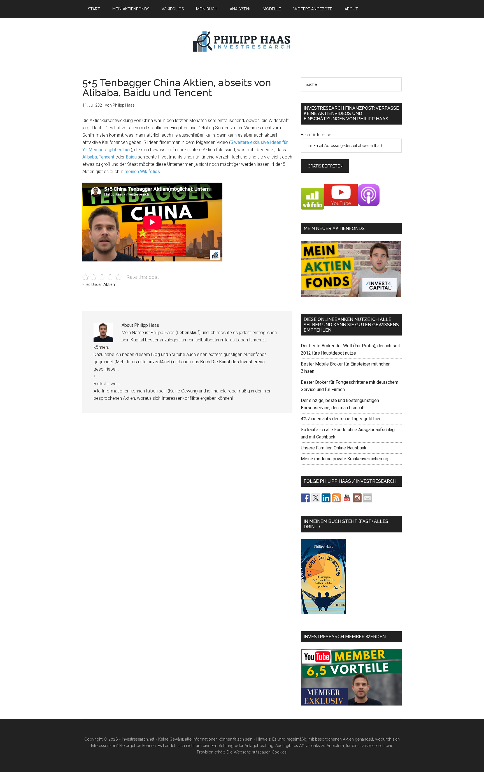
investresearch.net (242, 41)
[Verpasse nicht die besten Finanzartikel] (367, 497)
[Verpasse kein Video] (346, 497)
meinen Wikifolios (142, 171)
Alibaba (89, 157)
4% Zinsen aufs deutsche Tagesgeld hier (341, 418)
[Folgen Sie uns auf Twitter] (315, 497)
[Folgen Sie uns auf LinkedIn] (326, 497)
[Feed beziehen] (336, 497)
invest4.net (160, 361)
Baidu (131, 157)
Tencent (106, 157)
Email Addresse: (316, 134)
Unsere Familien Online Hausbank (333, 448)
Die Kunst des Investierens (238, 361)
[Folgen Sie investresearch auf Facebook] (305, 497)
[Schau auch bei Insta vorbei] (357, 497)
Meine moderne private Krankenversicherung (344, 458)
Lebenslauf (188, 332)
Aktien (109, 284)
